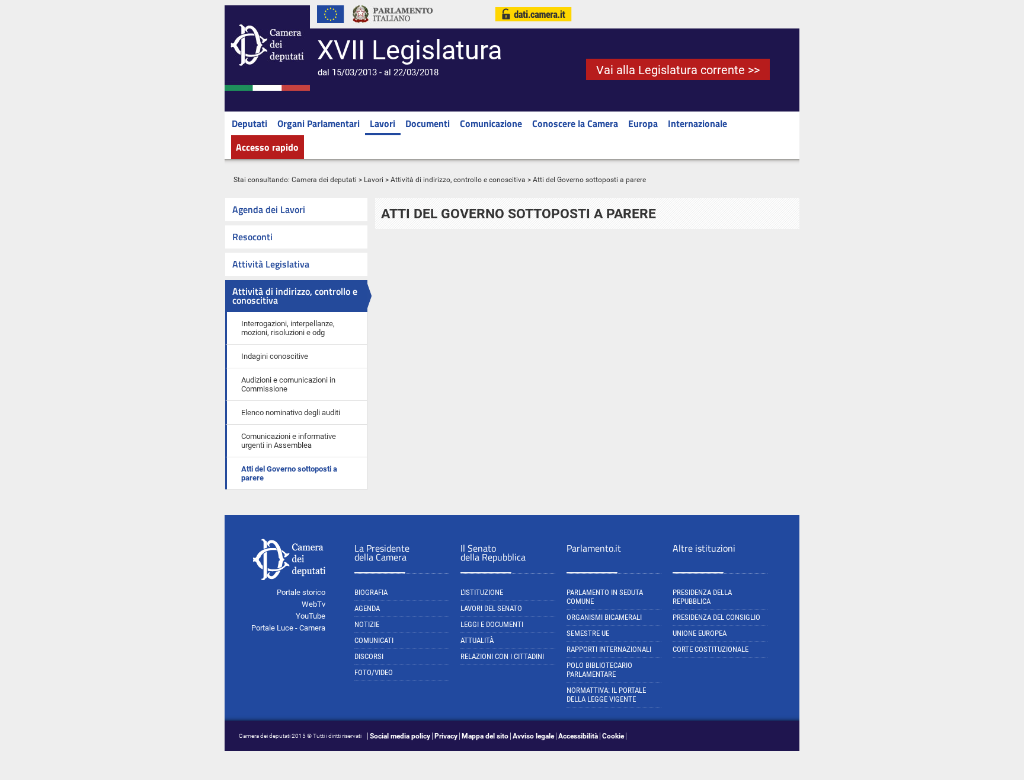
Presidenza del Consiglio (716, 617)
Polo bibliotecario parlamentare (599, 670)
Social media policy (400, 736)
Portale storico (301, 592)
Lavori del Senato (491, 608)
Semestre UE (588, 633)
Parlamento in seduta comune (605, 597)
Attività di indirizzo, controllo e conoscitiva (458, 180)
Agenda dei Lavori (268, 209)
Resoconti (252, 237)
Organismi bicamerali (604, 617)
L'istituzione (481, 592)
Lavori (382, 123)
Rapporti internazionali (609, 649)
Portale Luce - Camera (288, 627)
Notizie (366, 624)
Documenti (427, 123)
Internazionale (697, 123)
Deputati (249, 123)
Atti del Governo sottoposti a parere (289, 473)
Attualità (477, 640)
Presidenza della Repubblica (702, 597)
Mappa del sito (485, 736)
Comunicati (373, 640)
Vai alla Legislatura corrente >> (678, 70)
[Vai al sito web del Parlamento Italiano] (393, 26)
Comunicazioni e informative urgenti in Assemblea (288, 441)
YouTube (310, 616)
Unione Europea (700, 633)
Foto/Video (373, 672)
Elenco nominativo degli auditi (290, 412)
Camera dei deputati (324, 180)
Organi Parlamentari (318, 123)
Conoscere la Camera (575, 123)
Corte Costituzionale (710, 649)
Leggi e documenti (491, 624)
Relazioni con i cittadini (502, 656)
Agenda (367, 608)
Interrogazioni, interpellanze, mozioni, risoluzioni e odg (288, 328)
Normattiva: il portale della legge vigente (606, 694)
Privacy (445, 736)
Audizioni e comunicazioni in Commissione (288, 384)
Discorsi (368, 656)
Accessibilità (578, 736)
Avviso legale (533, 736)
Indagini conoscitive (274, 356)
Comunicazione (491, 123)
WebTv (313, 604)
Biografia (371, 592)
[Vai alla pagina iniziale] (267, 88)
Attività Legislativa (270, 264)
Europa (643, 123)
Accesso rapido (267, 147)
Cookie (613, 736)
